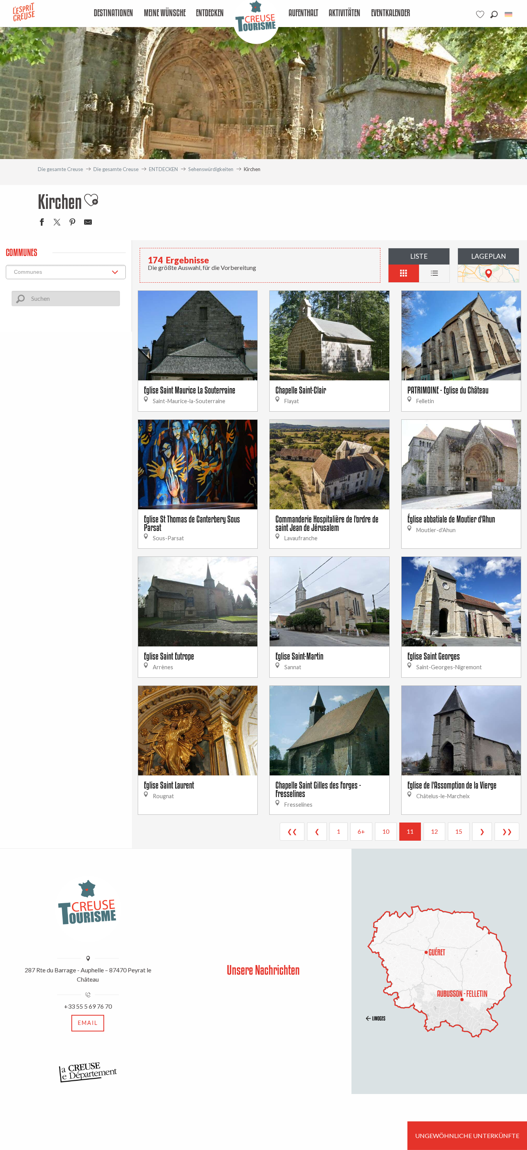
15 (458, 831)
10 (385, 831)
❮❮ (292, 831)
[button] (494, 14)
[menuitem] (114, 13)
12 (434, 831)
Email (88, 1022)
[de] (509, 14)
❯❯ (507, 831)
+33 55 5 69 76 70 (88, 1006)
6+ (361, 831)
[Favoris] (481, 14)
